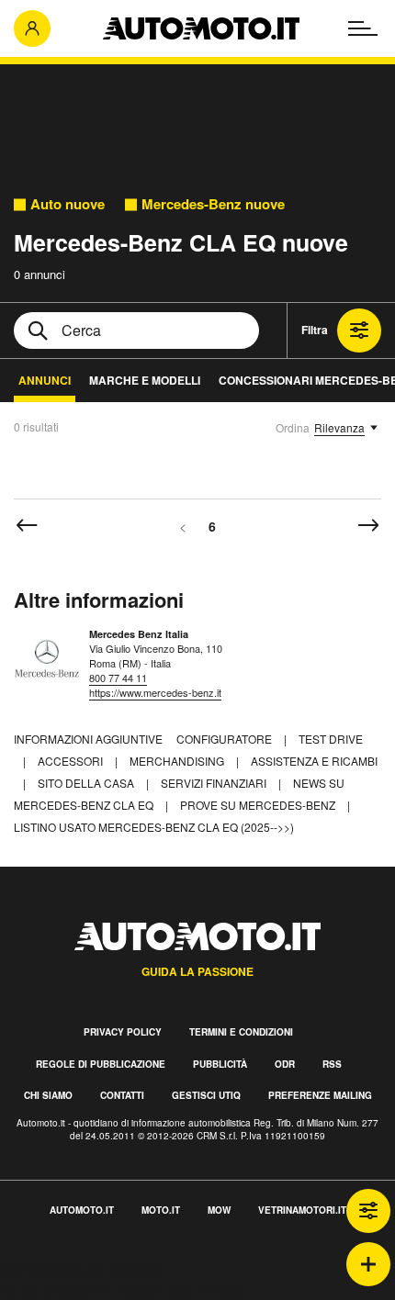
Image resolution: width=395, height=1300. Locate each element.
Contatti (122, 1095)
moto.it (160, 1210)
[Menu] (362, 28)
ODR (285, 1064)
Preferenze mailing (320, 1095)
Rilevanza (339, 427)
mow (219, 1210)
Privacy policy (123, 1031)
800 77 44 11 (118, 677)
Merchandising (178, 760)
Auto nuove (67, 204)
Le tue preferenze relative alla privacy (121, 1289)
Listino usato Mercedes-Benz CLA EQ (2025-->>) (154, 827)
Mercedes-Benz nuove (213, 204)
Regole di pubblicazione (100, 1064)
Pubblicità (220, 1064)
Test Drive (331, 738)
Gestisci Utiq (206, 1095)
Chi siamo (48, 1095)
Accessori (72, 760)
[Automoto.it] (201, 28)
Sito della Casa (87, 782)
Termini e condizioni (241, 1031)
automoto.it (82, 1210)
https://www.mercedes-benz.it (155, 692)
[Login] (32, 28)
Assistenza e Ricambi (314, 760)
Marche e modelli (144, 380)
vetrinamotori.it (302, 1210)
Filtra (314, 329)
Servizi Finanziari (215, 782)
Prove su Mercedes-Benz (259, 804)
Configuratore (225, 738)
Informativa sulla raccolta (81, 1268)
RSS (332, 1064)
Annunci (44, 380)
